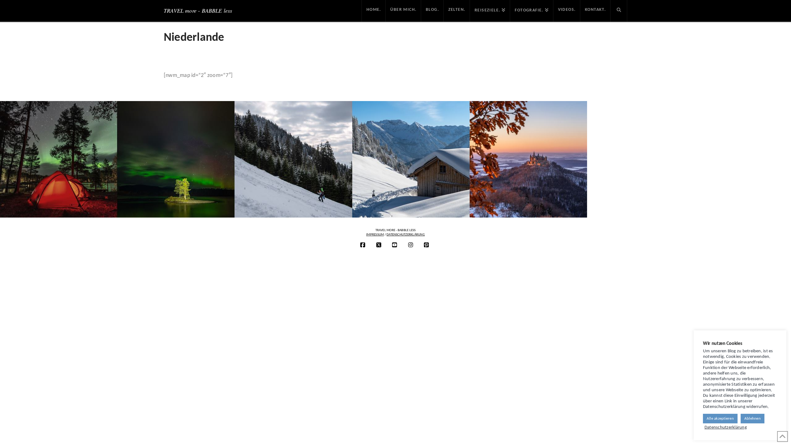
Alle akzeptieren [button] (720, 419)
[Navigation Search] (619, 11)
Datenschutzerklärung (406, 234)
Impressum (375, 234)
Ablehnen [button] (752, 419)
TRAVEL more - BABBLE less (198, 10)
